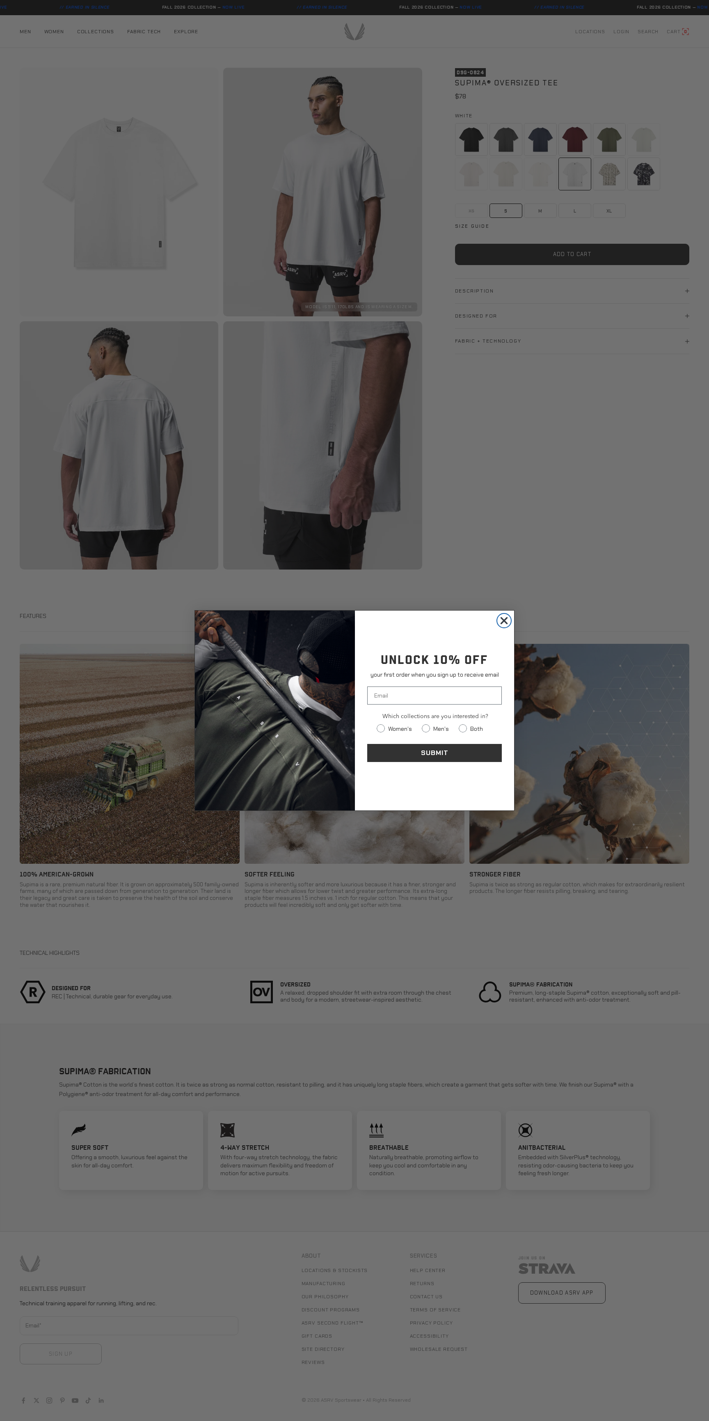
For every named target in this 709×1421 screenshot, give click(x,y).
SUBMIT (434, 752)
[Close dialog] (504, 620)
